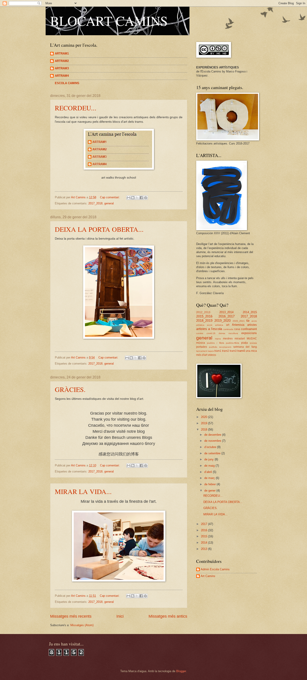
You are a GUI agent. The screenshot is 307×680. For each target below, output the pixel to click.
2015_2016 (204, 316)
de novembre (213, 440)
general (109, 203)
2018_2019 (204, 320)
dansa (222, 333)
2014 (204, 542)
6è (247, 320)
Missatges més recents (70, 616)
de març (210, 478)
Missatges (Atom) (81, 625)
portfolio (213, 347)
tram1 (217, 351)
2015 (204, 536)
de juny (209, 459)
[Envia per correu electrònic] (128, 197)
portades (201, 346)
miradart (240, 338)
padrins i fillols (215, 343)
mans (218, 338)
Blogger (181, 671)
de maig (210, 465)
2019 (204, 423)
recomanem (225, 347)
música (200, 342)
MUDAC (252, 338)
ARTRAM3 (62, 68)
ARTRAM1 (62, 53)
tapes (211, 351)
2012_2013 (203, 312)
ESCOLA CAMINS (67, 83)
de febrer (210, 484)
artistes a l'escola (209, 329)
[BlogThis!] (133, 197)
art (227, 325)
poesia (253, 343)
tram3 (233, 351)
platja (244, 342)
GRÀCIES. (70, 389)
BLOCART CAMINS (109, 21)
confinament (249, 329)
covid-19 (211, 333)
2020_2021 (239, 321)
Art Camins (208, 576)
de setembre (212, 453)
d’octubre (210, 447)
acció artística (215, 325)
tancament (201, 351)
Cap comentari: (110, 197)
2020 (204, 417)
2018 (204, 429)
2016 (204, 530)
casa (237, 329)
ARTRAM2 (62, 61)
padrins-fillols (232, 343)
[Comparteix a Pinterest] (145, 197)
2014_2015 (250, 312)
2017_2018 (95, 203)
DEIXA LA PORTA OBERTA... (99, 229)
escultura (233, 333)
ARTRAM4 (62, 75)
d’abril (208, 472)
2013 (204, 549)
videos (212, 355)
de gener (210, 490)
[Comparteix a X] (137, 197)
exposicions (249, 333)
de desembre (213, 434)
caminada (228, 329)
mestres (228, 338)
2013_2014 (226, 312)
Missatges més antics (168, 616)
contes (199, 333)
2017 (204, 524)
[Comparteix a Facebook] (141, 197)
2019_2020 (222, 320)
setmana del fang (245, 346)
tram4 (241, 350)
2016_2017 (226, 316)
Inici (120, 616)
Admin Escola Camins (215, 569)
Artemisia (238, 324)
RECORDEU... (75, 107)
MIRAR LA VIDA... (83, 491)
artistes (252, 324)
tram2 (225, 351)
